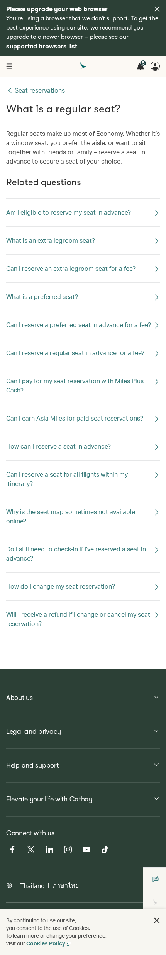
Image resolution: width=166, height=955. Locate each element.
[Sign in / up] (155, 66)
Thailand (32, 886)
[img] (157, 9)
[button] (157, 920)
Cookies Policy (45, 943)
